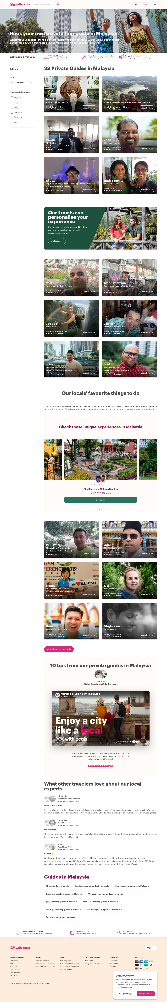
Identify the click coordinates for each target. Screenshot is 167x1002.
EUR (135, 4)
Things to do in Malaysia (57, 886)
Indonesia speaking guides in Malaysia (64, 894)
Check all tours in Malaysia (100, 766)
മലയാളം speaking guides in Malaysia (63, 909)
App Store (89, 960)
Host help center (66, 960)
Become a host (66, 969)
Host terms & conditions (69, 966)
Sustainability (15, 966)
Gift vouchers (15, 972)
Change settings (125, 994)
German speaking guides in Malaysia (104, 909)
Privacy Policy (32, 983)
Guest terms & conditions (45, 966)
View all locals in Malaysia (59, 649)
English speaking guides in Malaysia (92, 886)
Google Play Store (92, 963)
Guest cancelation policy (45, 963)
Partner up (14, 975)
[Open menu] (154, 4)
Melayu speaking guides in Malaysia (132, 886)
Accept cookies (146, 994)
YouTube (113, 966)
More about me (89, 108)
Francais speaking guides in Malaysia (100, 901)
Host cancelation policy (69, 963)
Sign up (146, 4)
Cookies (41, 983)
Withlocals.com (21, 983)
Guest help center (42, 960)
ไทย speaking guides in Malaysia (61, 917)
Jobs (12, 963)
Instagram (114, 963)
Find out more (57, 241)
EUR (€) (148, 948)
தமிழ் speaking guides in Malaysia (61, 901)
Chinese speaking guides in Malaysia (105, 894)
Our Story (13, 960)
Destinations (15, 969)
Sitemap (47, 983)
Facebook (113, 960)
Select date (19, 83)
